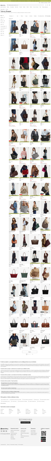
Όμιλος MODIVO (25, 431)
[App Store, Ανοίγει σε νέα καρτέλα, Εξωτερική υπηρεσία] (43, 439)
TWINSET (18, 410)
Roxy (43, 409)
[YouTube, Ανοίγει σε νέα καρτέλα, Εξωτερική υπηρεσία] (4, 431)
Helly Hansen (2, 413)
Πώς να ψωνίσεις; (35, 430)
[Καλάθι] (49, 5)
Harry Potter (35, 410)
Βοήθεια (49, 2)
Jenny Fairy (2, 409)
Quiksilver (35, 409)
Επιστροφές (15, 431)
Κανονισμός (8, 444)
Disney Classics (11, 410)
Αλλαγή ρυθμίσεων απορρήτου (14, 444)
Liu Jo (10, 413)
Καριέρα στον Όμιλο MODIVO (25, 433)
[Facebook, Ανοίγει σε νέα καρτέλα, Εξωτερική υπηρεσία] (6, 431)
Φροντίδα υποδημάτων (35, 433)
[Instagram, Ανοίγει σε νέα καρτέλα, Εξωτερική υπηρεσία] (1, 431)
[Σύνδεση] (46, 5)
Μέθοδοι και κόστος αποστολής (15, 430)
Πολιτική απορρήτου (20, 444)
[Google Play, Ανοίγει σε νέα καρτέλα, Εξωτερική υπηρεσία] (43, 437)
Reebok (18, 409)
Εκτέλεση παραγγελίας (15, 433)
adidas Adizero (28, 413)
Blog (40, 2)
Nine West (35, 413)
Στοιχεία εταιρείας (25, 430)
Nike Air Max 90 (28, 410)
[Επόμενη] (49, 1)
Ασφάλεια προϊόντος (35, 434)
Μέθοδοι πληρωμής (15, 434)
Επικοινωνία (15, 437)
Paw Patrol (43, 410)
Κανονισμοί (25, 437)
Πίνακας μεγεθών (35, 431)
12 (32, 354)
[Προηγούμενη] (2, 1)
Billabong (10, 409)
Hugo (18, 413)
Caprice (43, 413)
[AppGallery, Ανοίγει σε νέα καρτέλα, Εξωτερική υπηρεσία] (43, 441)
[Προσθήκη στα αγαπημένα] (18, 21)
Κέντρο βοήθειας (15, 438)
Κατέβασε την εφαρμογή (44, 2)
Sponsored (31, 56)
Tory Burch (27, 409)
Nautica (2, 410)
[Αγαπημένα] (48, 5)
